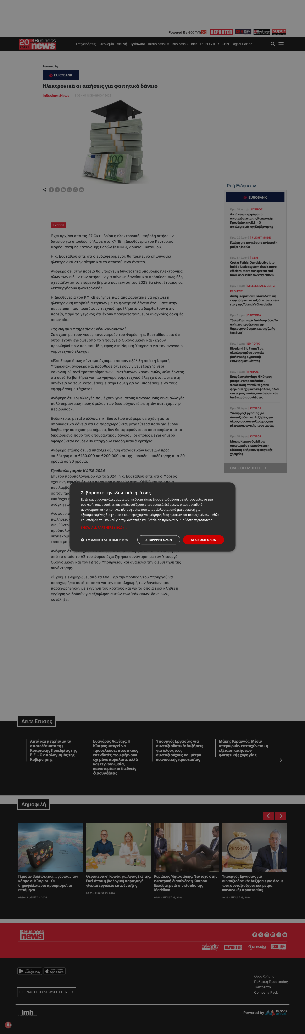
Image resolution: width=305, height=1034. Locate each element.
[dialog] (152, 517)
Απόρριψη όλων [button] (158, 540)
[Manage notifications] (8, 1025)
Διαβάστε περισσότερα (196, 520)
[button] (152, 527)
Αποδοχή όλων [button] (203, 540)
